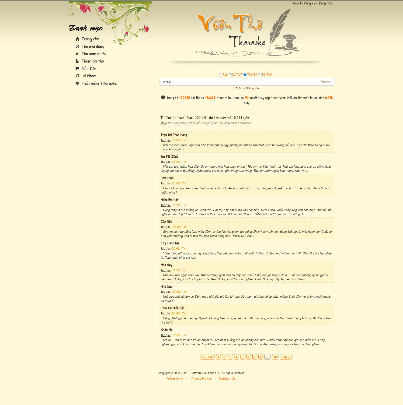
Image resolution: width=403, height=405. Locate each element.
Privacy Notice (201, 378)
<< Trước (207, 357)
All (225, 74)
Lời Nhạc (88, 75)
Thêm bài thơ (92, 61)
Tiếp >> (286, 357)
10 (275, 357)
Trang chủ (89, 38)
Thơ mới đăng (92, 46)
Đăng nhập (326, 3)
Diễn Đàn (88, 68)
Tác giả (252, 74)
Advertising (175, 378)
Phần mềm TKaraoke (98, 83)
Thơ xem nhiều (93, 53)
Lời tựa (237, 74)
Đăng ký (309, 3)
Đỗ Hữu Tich (179, 140)
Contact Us (227, 378)
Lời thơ (267, 74)
